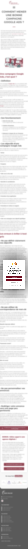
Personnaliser (14, 282)
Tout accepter (14, 277)
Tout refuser (14, 279)
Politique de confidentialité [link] (14, 285)
